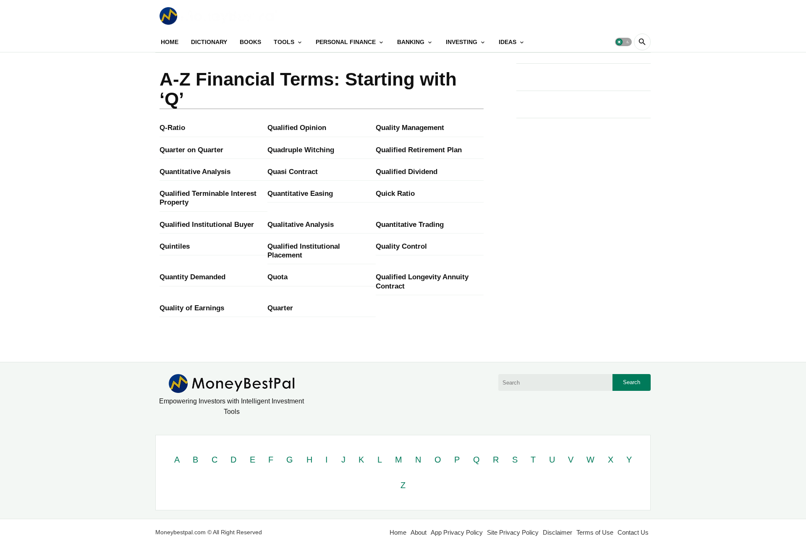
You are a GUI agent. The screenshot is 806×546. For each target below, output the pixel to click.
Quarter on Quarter (191, 150)
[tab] (169, 42)
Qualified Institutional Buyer (207, 225)
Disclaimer (557, 532)
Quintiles (175, 246)
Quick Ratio (395, 194)
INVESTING (461, 42)
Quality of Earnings (192, 308)
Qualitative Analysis (300, 225)
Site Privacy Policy (513, 532)
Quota (277, 277)
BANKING (410, 42)
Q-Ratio (172, 128)
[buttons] (626, 15)
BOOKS (250, 42)
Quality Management (410, 128)
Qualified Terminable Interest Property (208, 198)
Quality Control (401, 246)
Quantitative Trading (410, 225)
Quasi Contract (292, 172)
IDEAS (507, 42)
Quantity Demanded (192, 277)
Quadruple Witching (300, 150)
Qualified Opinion (296, 128)
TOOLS (284, 42)
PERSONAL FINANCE (346, 42)
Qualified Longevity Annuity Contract (422, 281)
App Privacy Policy (457, 532)
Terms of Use (594, 532)
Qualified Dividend (406, 172)
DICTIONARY (209, 42)
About (419, 532)
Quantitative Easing (300, 194)
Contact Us (633, 532)
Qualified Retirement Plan (419, 150)
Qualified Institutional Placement (303, 250)
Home (398, 532)
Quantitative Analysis (195, 172)
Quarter (280, 308)
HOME (169, 42)
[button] (623, 42)
